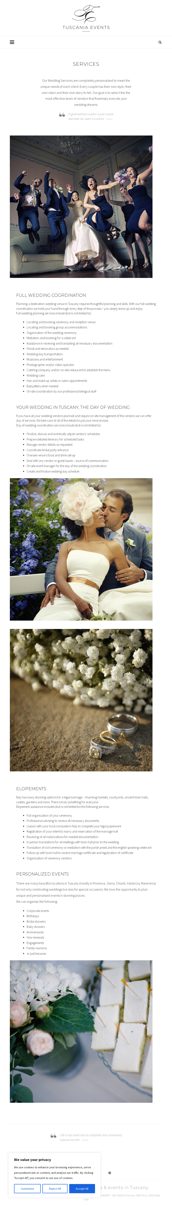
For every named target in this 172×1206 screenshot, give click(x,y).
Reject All (55, 1189)
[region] (54, 1175)
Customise (27, 1189)
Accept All (82, 1189)
